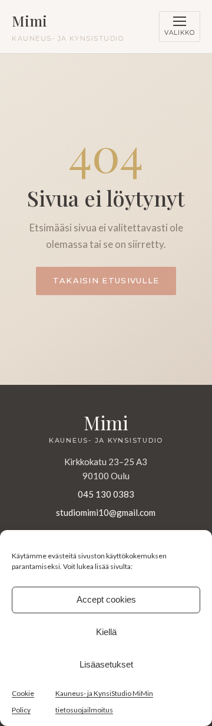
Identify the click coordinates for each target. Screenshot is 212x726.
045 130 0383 (106, 494)
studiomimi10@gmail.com (105, 512)
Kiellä (106, 632)
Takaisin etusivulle (106, 280)
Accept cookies (106, 599)
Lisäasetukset (106, 664)
